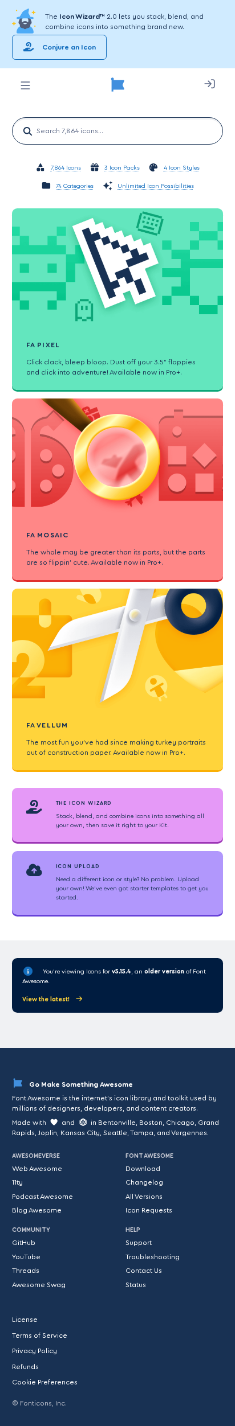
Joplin (47, 1132)
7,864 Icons (66, 168)
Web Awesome (37, 1168)
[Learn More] (25, 22)
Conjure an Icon (68, 47)
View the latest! (46, 999)
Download (142, 1168)
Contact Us (143, 1270)
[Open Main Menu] (25, 85)
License (25, 1319)
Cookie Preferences (45, 1382)
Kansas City (80, 1132)
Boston (151, 1122)
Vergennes (189, 1132)
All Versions (144, 1196)
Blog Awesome (37, 1210)
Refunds (25, 1366)
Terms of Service (39, 1335)
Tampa (141, 1132)
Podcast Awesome (42, 1196)
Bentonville (117, 1122)
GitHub (23, 1242)
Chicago (180, 1122)
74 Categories (75, 186)
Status (135, 1284)
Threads (25, 1270)
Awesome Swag (39, 1284)
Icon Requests (148, 1210)
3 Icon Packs (122, 168)
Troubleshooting (152, 1257)
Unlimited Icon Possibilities (156, 186)
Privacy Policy (34, 1350)
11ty (17, 1182)
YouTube (26, 1257)
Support (138, 1242)
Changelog (144, 1182)
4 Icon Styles (182, 168)
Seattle (115, 1132)
